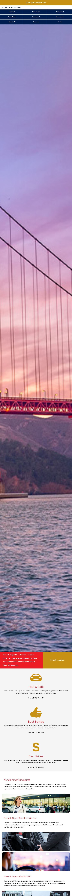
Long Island (36, 17)
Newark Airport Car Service (12, 7)
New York (12, 12)
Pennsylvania (12, 17)
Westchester (60, 17)
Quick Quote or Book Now (36, 3)
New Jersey (36, 12)
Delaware (36, 22)
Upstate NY (12, 22)
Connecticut (60, 12)
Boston (60, 22)
